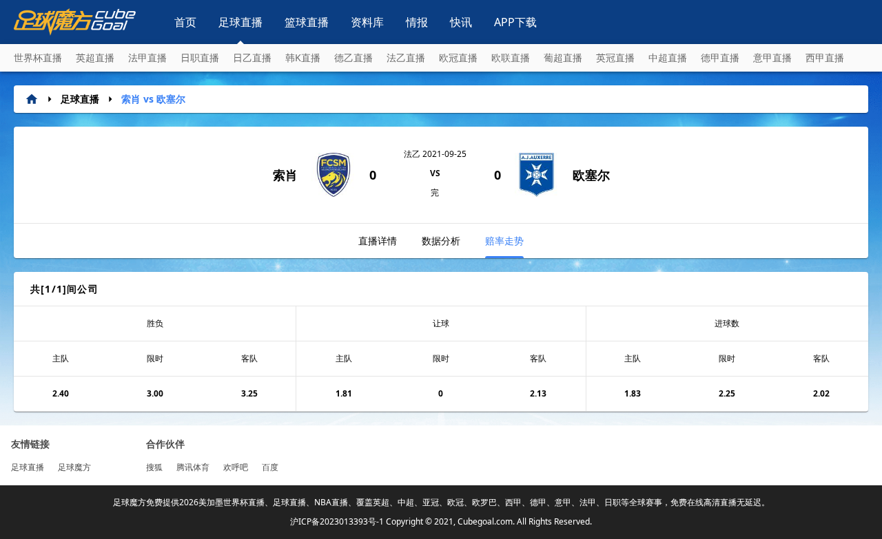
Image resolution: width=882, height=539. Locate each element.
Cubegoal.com (485, 521)
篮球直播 (307, 22)
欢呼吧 (235, 467)
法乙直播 (406, 57)
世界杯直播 (38, 57)
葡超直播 (563, 57)
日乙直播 (252, 57)
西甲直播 (825, 57)
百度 (270, 467)
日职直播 (200, 57)
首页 (185, 22)
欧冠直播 (458, 57)
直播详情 (377, 240)
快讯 (461, 22)
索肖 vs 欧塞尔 (153, 98)
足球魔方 (74, 467)
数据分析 (441, 240)
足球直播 (240, 22)
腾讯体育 (192, 467)
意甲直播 (772, 57)
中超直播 (667, 57)
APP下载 (515, 22)
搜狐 (154, 467)
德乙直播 (353, 57)
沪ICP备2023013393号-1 (337, 521)
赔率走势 (504, 240)
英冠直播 (615, 57)
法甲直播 (147, 57)
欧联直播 (510, 57)
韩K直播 (302, 57)
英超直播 (95, 57)
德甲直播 (720, 57)
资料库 (367, 22)
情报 (417, 22)
